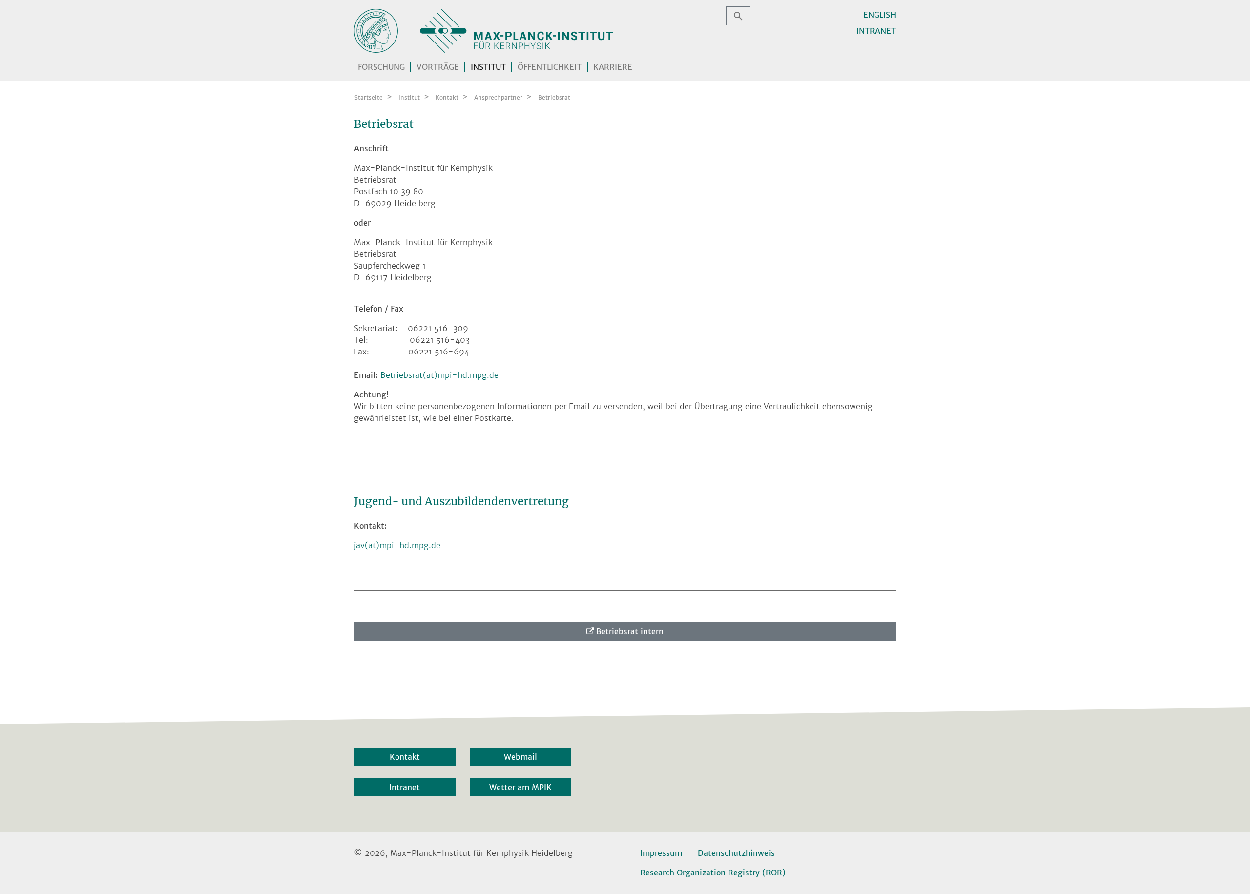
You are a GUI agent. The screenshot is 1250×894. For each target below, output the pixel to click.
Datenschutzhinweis (736, 853)
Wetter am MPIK (520, 787)
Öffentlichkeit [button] (550, 67)
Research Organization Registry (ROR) (713, 872)
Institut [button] (488, 67)
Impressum (661, 853)
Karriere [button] (612, 67)
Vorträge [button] (438, 67)
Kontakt (405, 757)
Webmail (520, 757)
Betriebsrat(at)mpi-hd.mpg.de (439, 375)
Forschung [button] (381, 67)
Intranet (876, 31)
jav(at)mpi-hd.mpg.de (397, 545)
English (879, 15)
